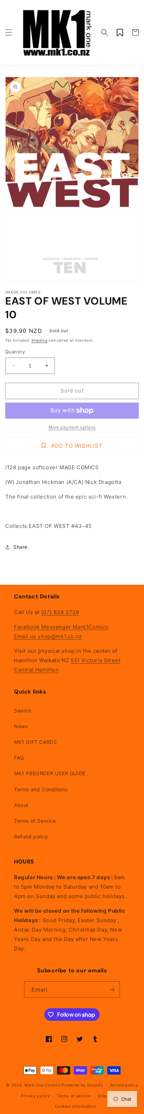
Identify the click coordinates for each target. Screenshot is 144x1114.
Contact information (75, 1106)
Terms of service (74, 1095)
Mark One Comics (42, 1085)
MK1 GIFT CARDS (35, 742)
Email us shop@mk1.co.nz (48, 636)
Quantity (15, 351)
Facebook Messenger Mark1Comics (61, 626)
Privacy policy (35, 1095)
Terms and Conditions (41, 789)
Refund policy (31, 836)
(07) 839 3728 (60, 612)
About (21, 805)
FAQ (19, 758)
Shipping (39, 340)
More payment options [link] (72, 427)
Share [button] (20, 547)
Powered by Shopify (82, 1085)
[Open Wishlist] (120, 32)
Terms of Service (35, 821)
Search (22, 710)
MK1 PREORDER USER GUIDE (50, 773)
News (21, 726)
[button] (8, 32)
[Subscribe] (112, 989)
